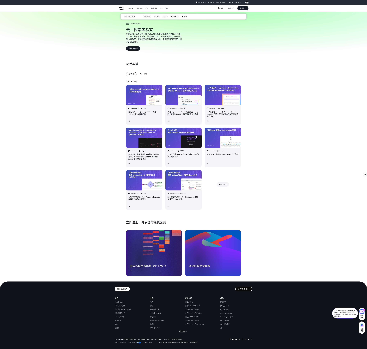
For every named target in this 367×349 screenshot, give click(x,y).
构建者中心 (189, 302)
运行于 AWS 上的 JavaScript (194, 324)
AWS (127, 23)
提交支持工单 (224, 306)
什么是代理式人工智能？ (123, 309)
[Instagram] (239, 340)
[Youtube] (245, 340)
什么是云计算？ (120, 306)
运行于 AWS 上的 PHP (192, 320)
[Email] (251, 340)
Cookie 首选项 (148, 342)
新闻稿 (117, 328)
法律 (221, 328)
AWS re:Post (224, 309)
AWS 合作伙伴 (155, 328)
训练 (151, 306)
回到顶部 (182, 331)
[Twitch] (242, 340)
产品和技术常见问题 (157, 320)
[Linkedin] (236, 340)
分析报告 (153, 324)
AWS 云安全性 (119, 317)
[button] (139, 8)
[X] (230, 340)
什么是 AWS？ (119, 302)
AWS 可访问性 (225, 324)
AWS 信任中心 (155, 309)
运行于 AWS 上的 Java (192, 317)
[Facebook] (233, 340)
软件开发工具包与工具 (192, 306)
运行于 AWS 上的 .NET (192, 309)
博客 (116, 324)
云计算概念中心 (120, 313)
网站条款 (123, 342)
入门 (151, 302)
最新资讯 (118, 320)
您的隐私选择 (133, 342)
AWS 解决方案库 (155, 313)
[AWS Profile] (246, 2)
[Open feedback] (365, 174)
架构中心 (153, 317)
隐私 (116, 342)
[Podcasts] (248, 340)
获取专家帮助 (224, 320)
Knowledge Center (226, 313)
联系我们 (223, 302)
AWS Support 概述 (226, 317)
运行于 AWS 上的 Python (193, 313)
